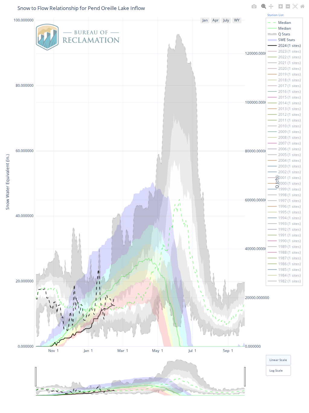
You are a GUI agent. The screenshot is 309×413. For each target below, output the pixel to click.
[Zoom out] (287, 6)
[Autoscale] (295, 6)
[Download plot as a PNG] (254, 6)
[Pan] (271, 6)
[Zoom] (263, 6)
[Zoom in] (280, 6)
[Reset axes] (302, 6)
